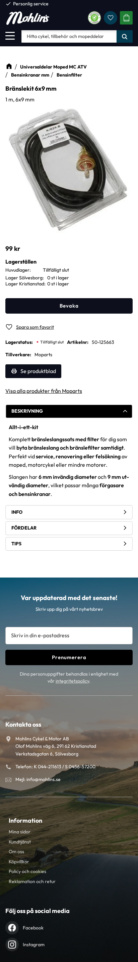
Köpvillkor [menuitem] (19, 862)
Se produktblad (38, 371)
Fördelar (24, 528)
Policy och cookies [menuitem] (27, 871)
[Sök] (125, 36)
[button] (10, 36)
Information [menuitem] (25, 820)
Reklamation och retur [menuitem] (32, 881)
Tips (16, 544)
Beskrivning (27, 411)
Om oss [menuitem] (16, 852)
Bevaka (69, 306)
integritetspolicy (72, 681)
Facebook (33, 928)
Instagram (34, 945)
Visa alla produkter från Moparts (43, 390)
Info (16, 512)
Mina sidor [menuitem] (19, 832)
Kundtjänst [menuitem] (20, 842)
